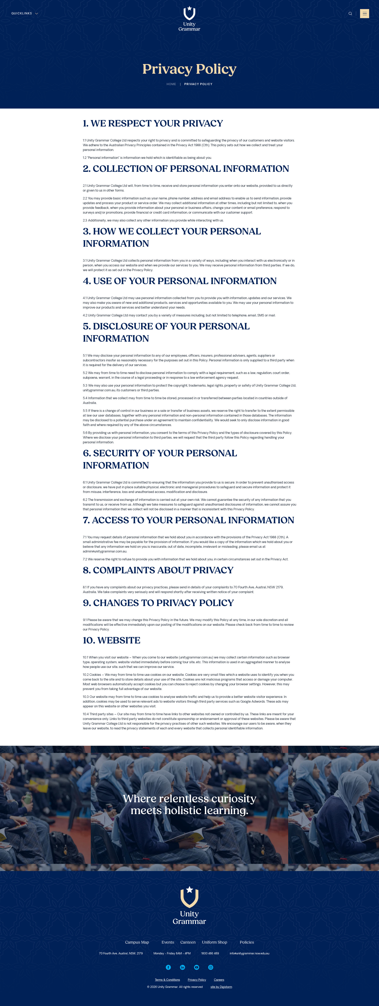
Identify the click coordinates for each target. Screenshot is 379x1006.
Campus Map (137, 943)
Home (171, 84)
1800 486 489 (210, 953)
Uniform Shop (214, 943)
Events (168, 943)
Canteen (188, 943)
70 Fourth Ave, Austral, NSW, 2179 (121, 953)
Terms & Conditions (167, 980)
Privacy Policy (197, 980)
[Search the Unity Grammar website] (350, 13)
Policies (247, 943)
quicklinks (21, 13)
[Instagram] (210, 967)
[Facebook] (168, 967)
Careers (219, 980)
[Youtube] (196, 967)
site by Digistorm (221, 987)
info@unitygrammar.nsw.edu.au (249, 953)
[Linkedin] (182, 967)
